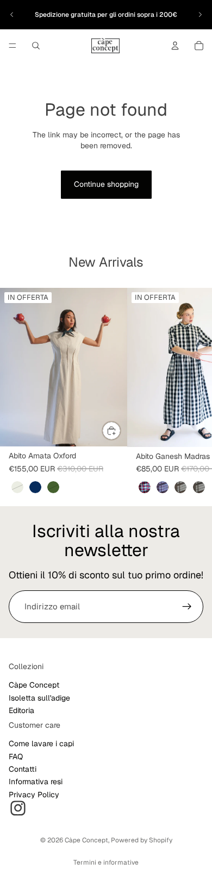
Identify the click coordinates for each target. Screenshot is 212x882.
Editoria (21, 711)
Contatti (22, 769)
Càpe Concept (34, 685)
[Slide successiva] (200, 15)
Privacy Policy (34, 794)
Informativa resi (36, 782)
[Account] (175, 46)
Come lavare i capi (41, 744)
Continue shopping (106, 184)
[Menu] (12, 45)
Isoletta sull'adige (39, 698)
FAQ (16, 756)
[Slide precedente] (12, 15)
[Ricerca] (36, 46)
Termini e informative (106, 862)
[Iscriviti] (187, 606)
